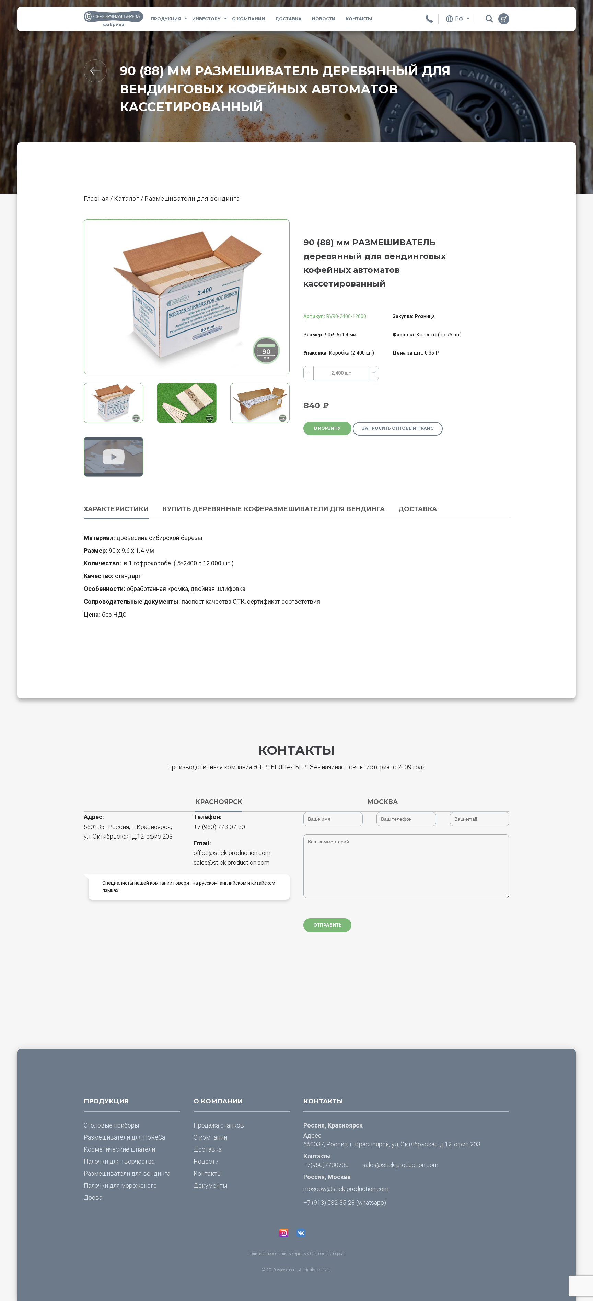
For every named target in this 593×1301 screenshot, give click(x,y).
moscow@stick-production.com (345, 1188)
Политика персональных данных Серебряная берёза (296, 1253)
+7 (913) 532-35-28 (329, 1202)
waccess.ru (287, 1270)
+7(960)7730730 (326, 1164)
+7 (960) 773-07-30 (219, 826)
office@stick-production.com (232, 852)
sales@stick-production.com (231, 862)
